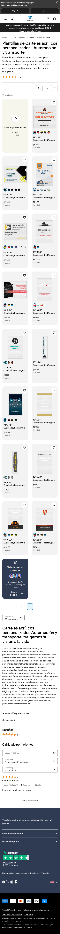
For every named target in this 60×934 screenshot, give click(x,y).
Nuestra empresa (10, 841)
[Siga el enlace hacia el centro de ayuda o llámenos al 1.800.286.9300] (48, 19)
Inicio (4, 37)
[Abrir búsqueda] (12, 18)
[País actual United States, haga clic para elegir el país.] (54, 882)
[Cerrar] (57, 2)
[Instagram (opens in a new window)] (11, 882)
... (12, 37)
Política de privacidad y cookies (36, 910)
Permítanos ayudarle (12, 833)
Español (45, 11)
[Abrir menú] (5, 18)
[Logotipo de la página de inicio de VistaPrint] (30, 19)
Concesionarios (9, 720)
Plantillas (21, 37)
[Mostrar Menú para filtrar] (54, 88)
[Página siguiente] (38, 606)
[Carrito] (54, 19)
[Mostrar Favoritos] (47, 88)
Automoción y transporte (40, 37)
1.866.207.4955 (8, 910)
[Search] (54, 753)
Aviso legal (28, 914)
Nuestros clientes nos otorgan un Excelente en (26, 873)
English (15, 11)
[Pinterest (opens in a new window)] (16, 882)
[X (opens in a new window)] (7, 882)
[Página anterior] (22, 606)
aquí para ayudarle (26, 820)
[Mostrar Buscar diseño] (39, 88)
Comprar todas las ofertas (30, 31)
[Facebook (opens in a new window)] (3, 882)
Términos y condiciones (12, 914)
